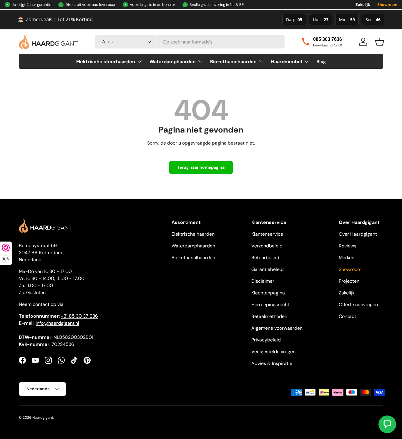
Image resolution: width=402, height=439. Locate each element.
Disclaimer (262, 281)
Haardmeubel (286, 61)
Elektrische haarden (193, 234)
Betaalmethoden (269, 316)
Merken (346, 257)
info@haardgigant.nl (57, 323)
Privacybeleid (266, 340)
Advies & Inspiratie (271, 363)
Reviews (347, 246)
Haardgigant (42, 417)
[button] (379, 41)
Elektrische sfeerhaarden (105, 61)
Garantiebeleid (267, 269)
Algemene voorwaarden (277, 328)
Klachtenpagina (268, 293)
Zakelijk (363, 4)
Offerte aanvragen (358, 304)
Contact (347, 316)
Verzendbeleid (267, 246)
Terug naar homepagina (201, 167)
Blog (321, 61)
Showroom (387, 4)
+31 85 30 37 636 (79, 316)
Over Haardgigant (358, 234)
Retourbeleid (265, 257)
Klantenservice (267, 234)
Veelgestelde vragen (273, 351)
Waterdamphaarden (172, 61)
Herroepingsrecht (270, 304)
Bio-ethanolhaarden (233, 61)
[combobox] (190, 41)
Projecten (349, 281)
